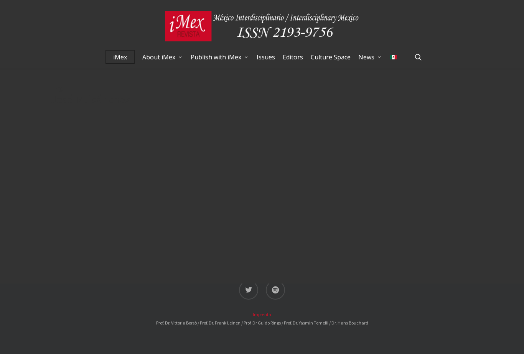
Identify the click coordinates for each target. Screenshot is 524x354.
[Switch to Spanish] (393, 57)
